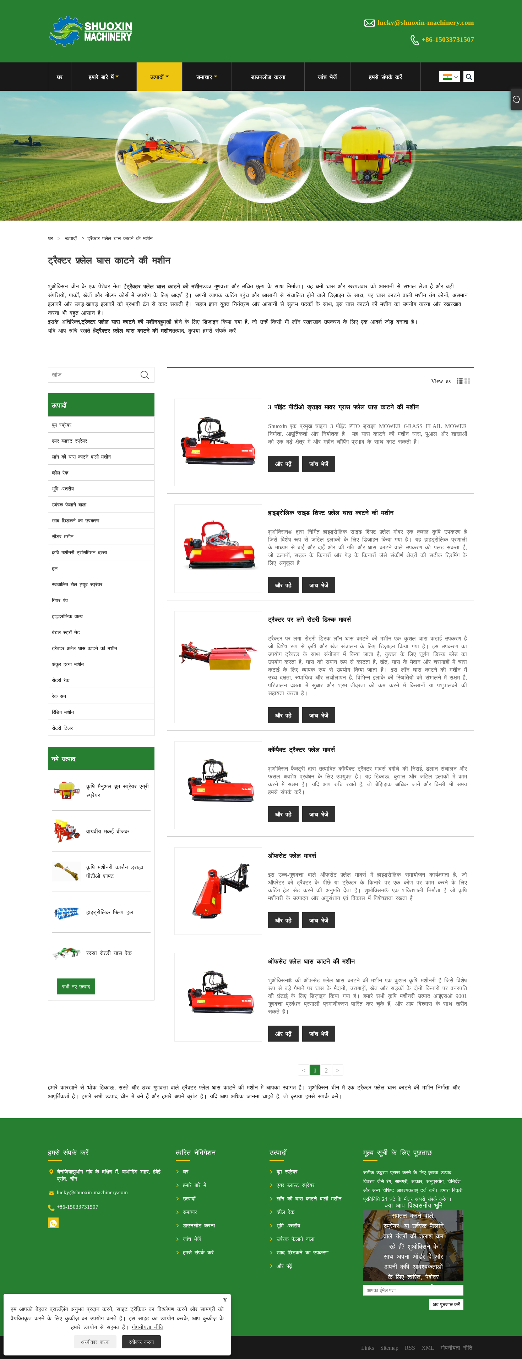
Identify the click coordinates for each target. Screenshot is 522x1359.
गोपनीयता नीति (147, 1327)
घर (59, 76)
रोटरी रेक (60, 679)
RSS (410, 1347)
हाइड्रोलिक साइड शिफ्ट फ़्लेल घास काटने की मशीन (330, 512)
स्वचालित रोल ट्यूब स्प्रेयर (77, 584)
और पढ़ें (283, 463)
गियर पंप (60, 600)
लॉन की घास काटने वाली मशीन (81, 456)
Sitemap (389, 1347)
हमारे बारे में (101, 76)
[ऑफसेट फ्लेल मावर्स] (218, 891)
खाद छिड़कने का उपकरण (75, 520)
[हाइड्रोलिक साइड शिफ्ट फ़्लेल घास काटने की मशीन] (218, 548)
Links (367, 1347)
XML (428, 1347)
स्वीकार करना (141, 1341)
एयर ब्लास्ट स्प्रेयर (69, 440)
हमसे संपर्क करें (385, 76)
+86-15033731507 (448, 38)
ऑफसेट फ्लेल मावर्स (292, 855)
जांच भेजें (327, 76)
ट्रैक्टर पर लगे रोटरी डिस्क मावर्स (309, 619)
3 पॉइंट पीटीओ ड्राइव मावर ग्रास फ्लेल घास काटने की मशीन (343, 406)
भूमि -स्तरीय (63, 488)
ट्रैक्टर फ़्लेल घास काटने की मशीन (120, 237)
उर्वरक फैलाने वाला (69, 504)
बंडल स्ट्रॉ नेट (66, 631)
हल (55, 568)
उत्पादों (157, 76)
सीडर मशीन (63, 536)
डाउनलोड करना (268, 76)
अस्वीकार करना (95, 1341)
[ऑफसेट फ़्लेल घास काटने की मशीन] (218, 996)
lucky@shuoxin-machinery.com (425, 21)
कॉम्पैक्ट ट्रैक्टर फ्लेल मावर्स (301, 749)
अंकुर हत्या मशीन (68, 663)
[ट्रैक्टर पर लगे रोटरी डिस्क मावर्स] (218, 654)
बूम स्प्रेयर (61, 424)
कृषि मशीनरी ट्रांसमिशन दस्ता (79, 552)
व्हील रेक (60, 472)
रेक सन (59, 695)
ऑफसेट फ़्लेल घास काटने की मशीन (311, 961)
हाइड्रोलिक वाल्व (67, 616)
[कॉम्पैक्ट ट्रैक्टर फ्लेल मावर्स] (218, 785)
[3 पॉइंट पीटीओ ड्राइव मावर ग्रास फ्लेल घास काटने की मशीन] (218, 442)
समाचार (204, 76)
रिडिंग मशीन (63, 711)
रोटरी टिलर (62, 727)
